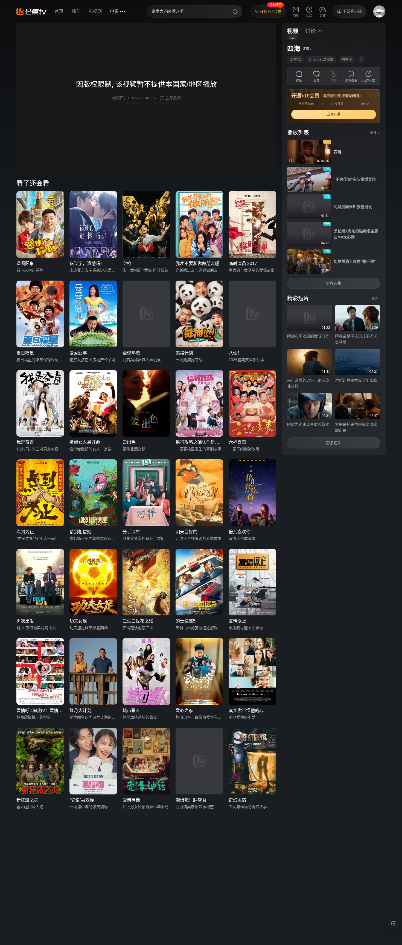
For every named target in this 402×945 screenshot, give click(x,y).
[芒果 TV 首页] (31, 11)
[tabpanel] (334, 246)
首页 (59, 11)
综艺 (76, 11)
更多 (375, 298)
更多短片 (333, 443)
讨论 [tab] (310, 31)
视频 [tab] (292, 31)
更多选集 (333, 283)
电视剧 (95, 11)
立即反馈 (173, 98)
